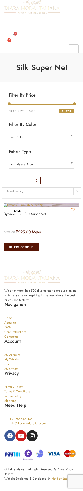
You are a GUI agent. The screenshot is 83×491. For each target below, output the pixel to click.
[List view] (46, 180)
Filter (66, 111)
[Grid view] (37, 180)
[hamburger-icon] (74, 48)
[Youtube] (21, 435)
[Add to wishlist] (73, 210)
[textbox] (41, 137)
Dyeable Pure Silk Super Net (25, 213)
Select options (21, 247)
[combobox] (41, 137)
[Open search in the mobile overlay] (41, 16)
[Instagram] (32, 435)
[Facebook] (9, 435)
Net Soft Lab (59, 478)
